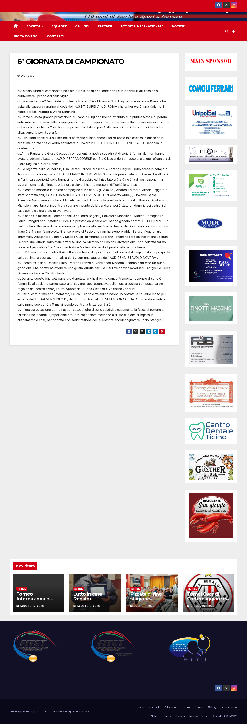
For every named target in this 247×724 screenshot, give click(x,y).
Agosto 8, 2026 (88, 605)
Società (33, 26)
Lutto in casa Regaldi (87, 596)
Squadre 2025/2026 (225, 715)
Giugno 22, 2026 (202, 605)
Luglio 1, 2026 (144, 605)
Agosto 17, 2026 (32, 605)
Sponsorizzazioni (199, 715)
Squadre (59, 26)
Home (141, 707)
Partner (105, 26)
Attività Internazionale (142, 26)
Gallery (82, 26)
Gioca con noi (26, 36)
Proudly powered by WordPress (29, 711)
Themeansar (82, 711)
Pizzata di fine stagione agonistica (146, 598)
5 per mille (154, 707)
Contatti (55, 36)
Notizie (178, 26)
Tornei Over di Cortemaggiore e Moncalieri (206, 598)
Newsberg (64, 711)
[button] (226, 31)
